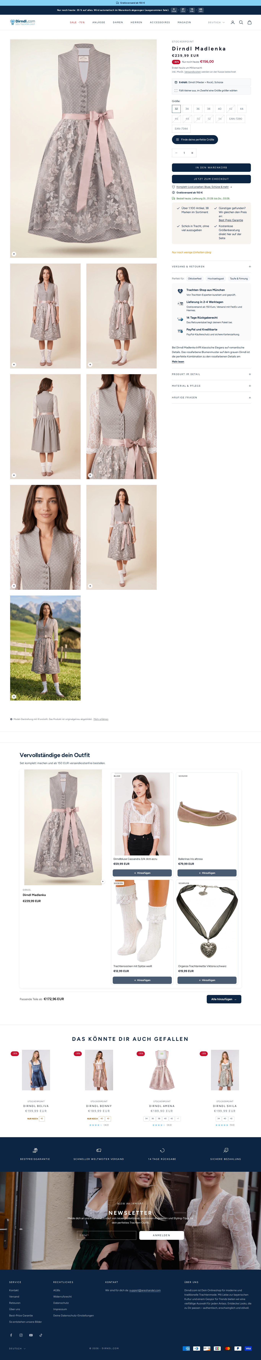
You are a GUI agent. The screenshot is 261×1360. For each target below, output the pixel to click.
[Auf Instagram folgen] (21, 1335)
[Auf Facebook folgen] (11, 1335)
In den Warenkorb (211, 167)
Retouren (14, 1303)
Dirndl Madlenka (34, 895)
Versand (14, 1296)
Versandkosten (192, 71)
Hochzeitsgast (216, 278)
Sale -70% (77, 22)
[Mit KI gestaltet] (103, 882)
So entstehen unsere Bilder (25, 1321)
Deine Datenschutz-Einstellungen (73, 1315)
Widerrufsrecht (62, 1296)
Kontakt (14, 1290)
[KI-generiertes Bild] (14, 254)
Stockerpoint (183, 41)
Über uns (14, 1309)
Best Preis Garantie (231, 220)
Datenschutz (61, 1303)
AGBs (56, 1290)
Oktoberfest (195, 278)
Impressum (60, 1309)
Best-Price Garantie (21, 1315)
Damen (118, 22)
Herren (136, 22)
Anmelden (161, 1235)
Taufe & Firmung (239, 278)
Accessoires (160, 22)
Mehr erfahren (101, 719)
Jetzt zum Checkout (211, 179)
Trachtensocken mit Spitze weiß (132, 966)
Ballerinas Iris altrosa (190, 859)
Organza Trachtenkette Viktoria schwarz (202, 966)
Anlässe (98, 22)
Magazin (184, 22)
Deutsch (214, 22)
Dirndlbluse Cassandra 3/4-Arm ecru (135, 859)
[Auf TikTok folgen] (41, 1335)
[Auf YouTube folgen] (31, 1335)
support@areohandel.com (145, 1290)
